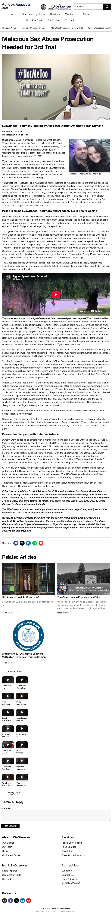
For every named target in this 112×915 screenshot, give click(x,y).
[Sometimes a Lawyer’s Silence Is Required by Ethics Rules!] (22, 712)
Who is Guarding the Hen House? (87, 28)
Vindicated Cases (11, 855)
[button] (15, 543)
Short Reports (9, 871)
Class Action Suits (11, 875)
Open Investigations (33, 14)
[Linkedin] (22, 900)
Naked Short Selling (71, 843)
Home (13, 14)
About (86, 14)
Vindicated (71, 14)
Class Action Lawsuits (73, 855)
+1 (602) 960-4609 (70, 883)
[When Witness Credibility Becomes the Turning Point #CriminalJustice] (22, 744)
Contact (69, 20)
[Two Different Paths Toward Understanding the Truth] (8, 696)
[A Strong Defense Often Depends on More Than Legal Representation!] (8, 728)
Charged (6, 879)
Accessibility (71, 911)
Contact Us (67, 875)
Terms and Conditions (56, 911)
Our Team (7, 847)
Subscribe (53, 20)
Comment (7, 808)
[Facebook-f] (10, 900)
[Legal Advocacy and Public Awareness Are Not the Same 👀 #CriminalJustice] (8, 712)
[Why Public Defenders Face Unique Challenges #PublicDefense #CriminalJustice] (8, 777)
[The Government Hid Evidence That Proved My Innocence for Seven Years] (22, 777)
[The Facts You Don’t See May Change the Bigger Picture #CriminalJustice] (8, 761)
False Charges (68, 847)
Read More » (8, 613)
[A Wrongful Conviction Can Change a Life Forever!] (22, 679)
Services (55, 14)
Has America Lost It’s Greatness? (20, 597)
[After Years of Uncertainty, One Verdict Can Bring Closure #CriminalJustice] (22, 728)
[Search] (107, 7)
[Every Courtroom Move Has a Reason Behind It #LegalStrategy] (22, 696)
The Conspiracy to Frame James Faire (78, 597)
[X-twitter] (16, 900)
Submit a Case (34, 20)
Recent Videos (15, 672)
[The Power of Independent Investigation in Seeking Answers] (8, 679)
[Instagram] (4, 900)
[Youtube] (28, 900)
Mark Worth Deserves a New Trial (50, 28)
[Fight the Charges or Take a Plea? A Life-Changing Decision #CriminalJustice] (22, 761)
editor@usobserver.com (50, 513)
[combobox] (89, 7)
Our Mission (8, 843)
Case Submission (70, 879)
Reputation (67, 851)
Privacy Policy (41, 911)
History (6, 851)
